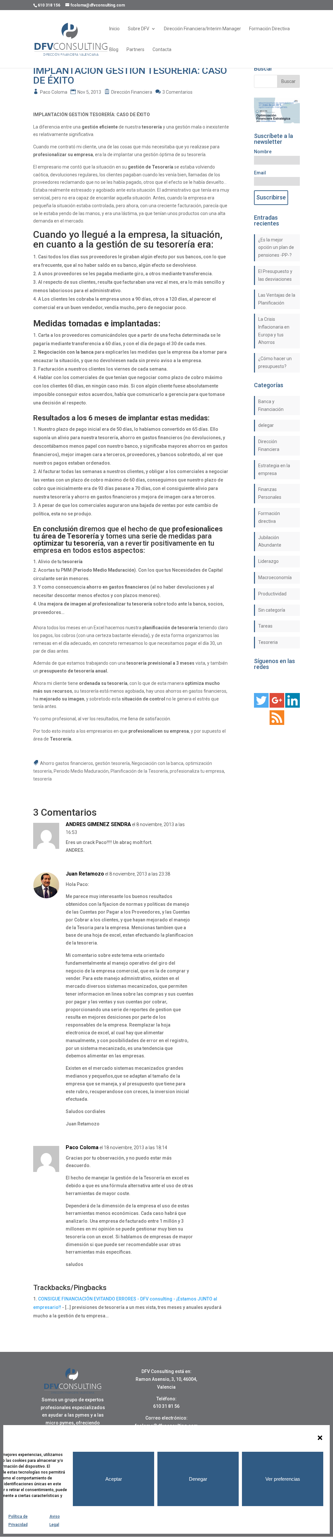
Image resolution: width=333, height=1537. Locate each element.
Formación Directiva (269, 28)
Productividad (272, 593)
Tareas (265, 626)
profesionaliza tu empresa (197, 771)
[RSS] (277, 723)
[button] (320, 1438)
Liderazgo (268, 561)
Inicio (114, 28)
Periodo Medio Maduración (81, 771)
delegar (266, 425)
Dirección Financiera (131, 92)
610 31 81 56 (166, 1406)
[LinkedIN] (292, 706)
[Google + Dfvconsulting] (277, 706)
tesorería (42, 779)
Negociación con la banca (157, 763)
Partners (135, 49)
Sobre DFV (138, 28)
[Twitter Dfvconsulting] (261, 706)
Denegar (198, 1479)
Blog (113, 49)
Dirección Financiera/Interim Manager (202, 28)
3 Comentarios (177, 92)
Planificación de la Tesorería (139, 771)
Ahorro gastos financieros (66, 763)
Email (260, 172)
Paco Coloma (53, 92)
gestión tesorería (112, 763)
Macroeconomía (275, 577)
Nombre (263, 151)
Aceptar (113, 1479)
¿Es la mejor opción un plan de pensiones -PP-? (276, 247)
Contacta (162, 49)
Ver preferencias (282, 1479)
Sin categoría (271, 610)
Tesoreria (268, 642)
